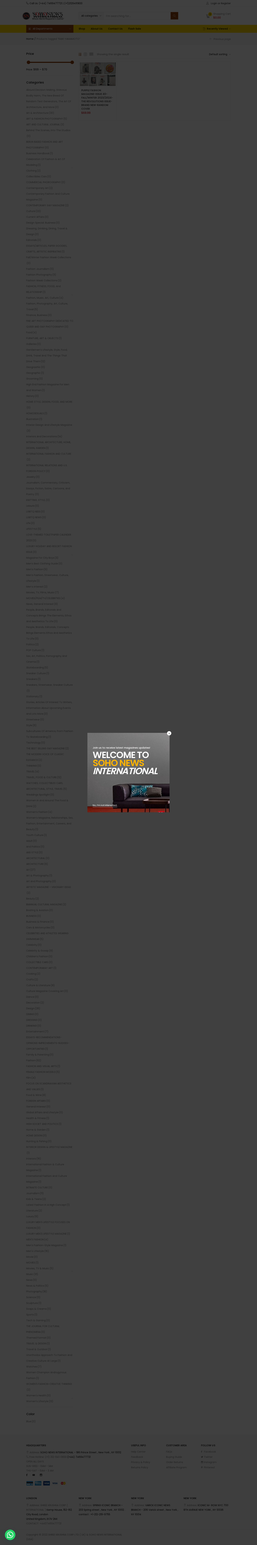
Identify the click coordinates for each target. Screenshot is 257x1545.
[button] (10, 1535)
